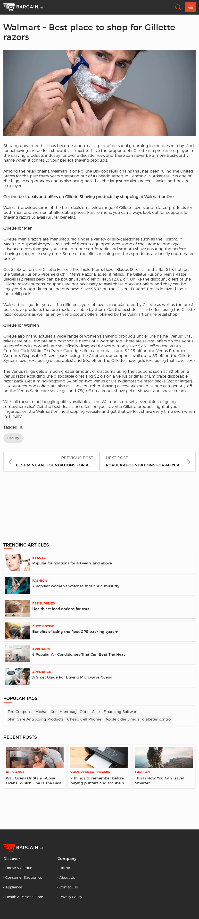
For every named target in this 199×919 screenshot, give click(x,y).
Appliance (13, 887)
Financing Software (121, 712)
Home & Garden (18, 868)
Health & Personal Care (24, 897)
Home (64, 868)
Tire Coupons (20, 712)
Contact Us (68, 887)
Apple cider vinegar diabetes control (139, 719)
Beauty (13, 438)
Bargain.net (23, 7)
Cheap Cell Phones (84, 719)
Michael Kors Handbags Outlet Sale (67, 712)
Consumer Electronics (23, 877)
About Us (67, 877)
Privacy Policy (70, 897)
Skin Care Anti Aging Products (35, 719)
